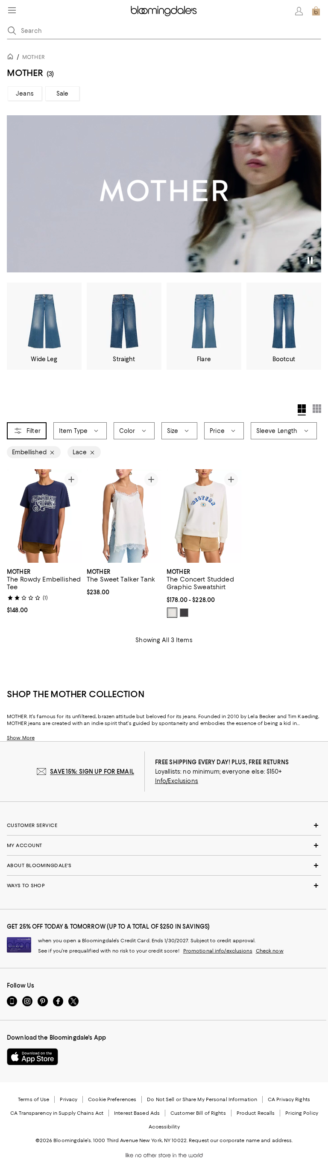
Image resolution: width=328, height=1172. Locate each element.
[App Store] (32, 1056)
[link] (44, 590)
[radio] (172, 612)
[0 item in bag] (316, 11)
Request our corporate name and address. (241, 1140)
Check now (270, 951)
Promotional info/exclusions (217, 951)
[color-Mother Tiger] (184, 612)
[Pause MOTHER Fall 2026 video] (310, 261)
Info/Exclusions (176, 780)
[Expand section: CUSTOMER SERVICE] (164, 825)
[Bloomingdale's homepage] (12, 58)
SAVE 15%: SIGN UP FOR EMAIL (92, 771)
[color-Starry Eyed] (172, 612)
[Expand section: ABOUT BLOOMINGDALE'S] (164, 865)
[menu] (12, 10)
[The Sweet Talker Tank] (124, 516)
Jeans (25, 93)
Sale (62, 93)
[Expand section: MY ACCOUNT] (164, 845)
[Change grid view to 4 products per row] (302, 409)
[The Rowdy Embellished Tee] (44, 516)
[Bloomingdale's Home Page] (164, 11)
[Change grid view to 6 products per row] (317, 408)
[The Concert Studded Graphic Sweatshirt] (204, 516)
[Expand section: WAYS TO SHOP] (164, 885)
